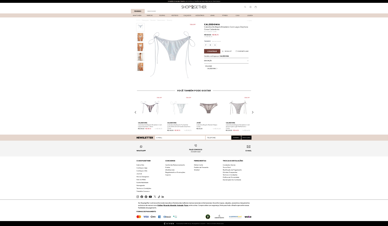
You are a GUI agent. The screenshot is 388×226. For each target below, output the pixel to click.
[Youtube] (150, 197)
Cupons (168, 175)
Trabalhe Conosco (143, 191)
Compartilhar (243, 51)
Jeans (212, 15)
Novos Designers (143, 177)
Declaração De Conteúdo (232, 180)
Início (138, 20)
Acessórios (200, 15)
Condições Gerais (229, 165)
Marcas (150, 15)
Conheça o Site (142, 171)
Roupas (162, 15)
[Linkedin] (163, 196)
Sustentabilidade (142, 182)
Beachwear (161, 20)
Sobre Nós (140, 165)
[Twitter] (154, 197)
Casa (237, 15)
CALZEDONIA (212, 24)
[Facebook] (141, 196)
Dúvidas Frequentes (230, 172)
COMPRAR (212, 51)
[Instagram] (138, 197)
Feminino (137, 11)
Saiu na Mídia (141, 179)
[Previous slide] (135, 112)
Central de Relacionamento (175, 165)
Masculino (151, 11)
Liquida (250, 15)
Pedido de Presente (201, 167)
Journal (139, 174)
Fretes (167, 167)
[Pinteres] (146, 196)
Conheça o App (142, 168)
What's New (137, 15)
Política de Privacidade (231, 177)
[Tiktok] (159, 196)
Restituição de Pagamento (232, 170)
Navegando (141, 185)
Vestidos (174, 15)
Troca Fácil (227, 167)
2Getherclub (170, 170)
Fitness (225, 15)
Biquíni (169, 20)
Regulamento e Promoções (175, 172)
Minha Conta (198, 165)
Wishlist (197, 170)
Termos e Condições (144, 188)
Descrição (208, 61)
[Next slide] (252, 112)
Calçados (187, 15)
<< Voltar (249, 20)
